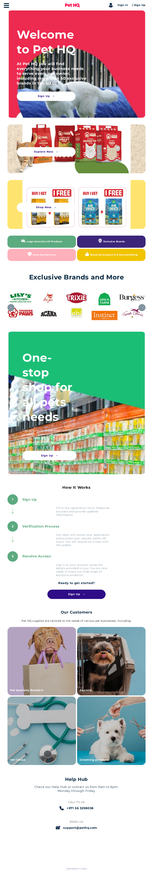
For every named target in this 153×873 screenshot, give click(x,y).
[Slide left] (11, 307)
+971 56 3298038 (80, 808)
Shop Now (43, 207)
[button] (5, 6)
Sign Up (44, 96)
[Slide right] (142, 307)
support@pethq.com (80, 828)
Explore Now (43, 151)
